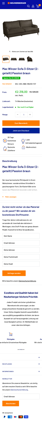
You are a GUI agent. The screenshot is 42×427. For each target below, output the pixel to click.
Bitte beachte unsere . (19, 281)
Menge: (5, 114)
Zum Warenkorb (21, 123)
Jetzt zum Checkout (21, 130)
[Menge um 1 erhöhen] (30, 114)
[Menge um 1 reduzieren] (17, 114)
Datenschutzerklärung (27, 281)
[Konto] (33, 6)
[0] (37, 6)
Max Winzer (7, 84)
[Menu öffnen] (3, 3)
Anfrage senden (14, 273)
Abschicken (11, 403)
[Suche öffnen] (28, 6)
